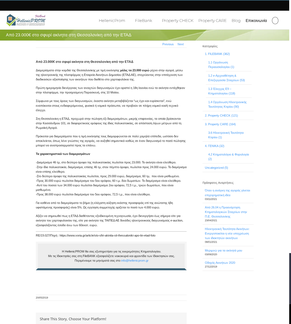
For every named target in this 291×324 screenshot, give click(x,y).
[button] (275, 20)
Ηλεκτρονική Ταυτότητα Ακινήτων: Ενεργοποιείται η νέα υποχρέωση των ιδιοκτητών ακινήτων (227, 233)
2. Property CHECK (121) (221, 115)
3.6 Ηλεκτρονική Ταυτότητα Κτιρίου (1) (226, 135)
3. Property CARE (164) (220, 124)
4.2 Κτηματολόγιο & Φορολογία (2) (228, 157)
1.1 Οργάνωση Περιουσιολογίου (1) (221, 65)
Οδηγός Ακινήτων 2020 (220, 262)
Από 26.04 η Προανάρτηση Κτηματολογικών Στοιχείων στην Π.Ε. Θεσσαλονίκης (226, 212)
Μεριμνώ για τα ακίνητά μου (223, 250)
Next (181, 44)
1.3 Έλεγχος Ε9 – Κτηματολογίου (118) (221, 91)
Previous (168, 44)
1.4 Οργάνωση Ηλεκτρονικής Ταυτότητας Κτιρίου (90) (227, 104)
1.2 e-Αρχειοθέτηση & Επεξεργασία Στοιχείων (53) (226, 78)
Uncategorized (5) (216, 167)
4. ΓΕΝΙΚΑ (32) (214, 146)
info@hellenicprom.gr (134, 260)
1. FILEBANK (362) (217, 54)
